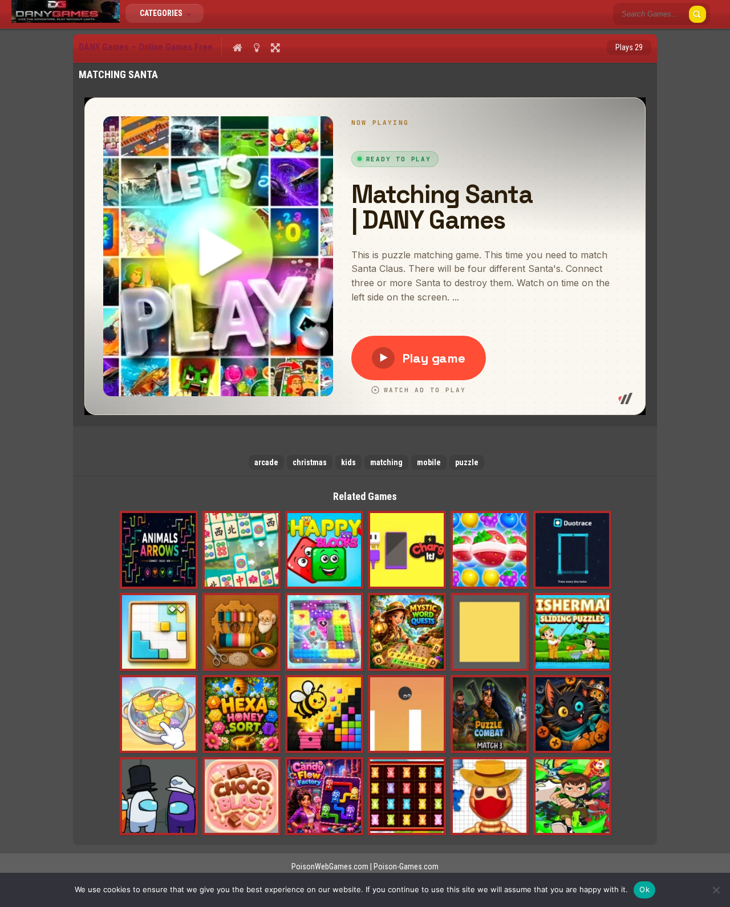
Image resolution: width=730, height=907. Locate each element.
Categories (162, 13)
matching (386, 462)
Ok (644, 889)
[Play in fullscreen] (275, 47)
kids (348, 462)
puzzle (466, 462)
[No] (715, 890)
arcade (266, 462)
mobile (429, 462)
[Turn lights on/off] (256, 47)
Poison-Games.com (406, 866)
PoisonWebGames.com (329, 866)
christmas (310, 462)
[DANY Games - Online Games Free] (65, 20)
